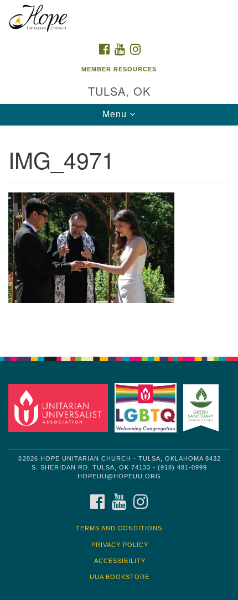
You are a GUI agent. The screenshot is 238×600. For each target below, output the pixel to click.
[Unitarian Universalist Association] (60, 407)
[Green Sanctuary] (203, 407)
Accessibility (120, 560)
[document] (119, 235)
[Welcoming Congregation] (148, 407)
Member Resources (119, 69)
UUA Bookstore (119, 576)
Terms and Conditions (119, 528)
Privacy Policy (119, 544)
